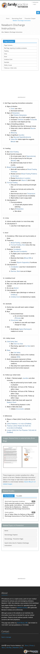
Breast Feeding (11, 167)
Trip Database (8, 496)
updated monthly (22, 607)
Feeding (6, 51)
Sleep (8, 350)
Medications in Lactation (23, 178)
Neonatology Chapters (11, 535)
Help (34, 4)
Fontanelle (33, 119)
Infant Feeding (14, 152)
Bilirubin (13, 141)
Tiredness (20, 119)
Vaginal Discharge (24, 329)
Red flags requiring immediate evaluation (15, 48)
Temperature (31, 194)
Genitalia (6, 62)
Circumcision (15, 320)
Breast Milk (27, 258)
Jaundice (21, 135)
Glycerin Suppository (23, 262)
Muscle (32, 128)
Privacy (32, 645)
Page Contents (9, 41)
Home (7, 18)
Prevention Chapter (30, 18)
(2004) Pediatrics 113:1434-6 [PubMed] (19, 424)
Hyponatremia (31, 156)
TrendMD (19, 496)
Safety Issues (8, 65)
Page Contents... (9, 45)
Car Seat (27, 346)
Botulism (14, 161)
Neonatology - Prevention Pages (14, 539)
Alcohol (16, 288)
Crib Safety (17, 352)
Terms (26, 645)
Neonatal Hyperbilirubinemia (22, 137)
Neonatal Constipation (20, 251)
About (3, 647)
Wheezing (14, 133)
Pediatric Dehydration (20, 115)
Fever (12, 108)
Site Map (8, 647)
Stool (5, 56)
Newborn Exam (11, 402)
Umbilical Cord (8, 59)
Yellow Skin (14, 139)
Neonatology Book (17, 18)
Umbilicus (14, 295)
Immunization (20, 409)
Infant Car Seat (18, 344)
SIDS (18, 357)
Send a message (6, 637)
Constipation (17, 249)
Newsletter (16, 647)
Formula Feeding (12, 183)
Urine (5, 54)
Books (6, 530)
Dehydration (16, 113)
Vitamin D (24, 180)
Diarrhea (13, 271)
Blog (21, 647)
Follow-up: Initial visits (10, 68)
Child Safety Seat (12, 341)
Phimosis (18, 318)
